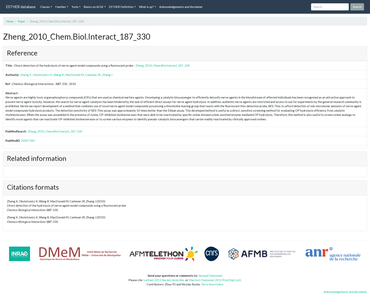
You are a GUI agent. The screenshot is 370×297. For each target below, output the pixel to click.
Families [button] (60, 6)
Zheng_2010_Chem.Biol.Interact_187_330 (162, 65)
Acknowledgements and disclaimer (181, 6)
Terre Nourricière (212, 284)
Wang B (59, 74)
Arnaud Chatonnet (210, 275)
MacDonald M (74, 74)
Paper (21, 21)
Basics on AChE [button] (93, 6)
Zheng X (25, 74)
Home (9, 21)
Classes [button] (45, 6)
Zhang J (107, 74)
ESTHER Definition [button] (121, 6)
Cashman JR (93, 74)
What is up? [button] (146, 6)
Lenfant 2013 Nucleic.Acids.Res (164, 280)
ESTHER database (20, 6)
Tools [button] (74, 6)
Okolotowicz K (42, 74)
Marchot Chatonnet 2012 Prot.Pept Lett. (215, 280)
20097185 (28, 140)
